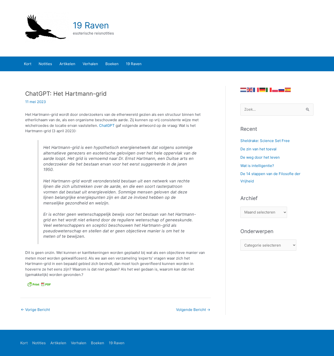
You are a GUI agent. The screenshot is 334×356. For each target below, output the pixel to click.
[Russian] (281, 89)
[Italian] (269, 89)
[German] (262, 89)
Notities (39, 343)
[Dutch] (243, 89)
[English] (250, 89)
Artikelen (58, 343)
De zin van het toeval (258, 149)
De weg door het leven (260, 157)
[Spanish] (288, 89)
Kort (24, 343)
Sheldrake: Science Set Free (265, 140)
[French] (256, 89)
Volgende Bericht (193, 309)
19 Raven (91, 25)
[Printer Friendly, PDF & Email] (39, 284)
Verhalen (78, 343)
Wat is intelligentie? (257, 165)
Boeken (97, 343)
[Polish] (275, 89)
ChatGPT (107, 125)
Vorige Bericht (35, 309)
